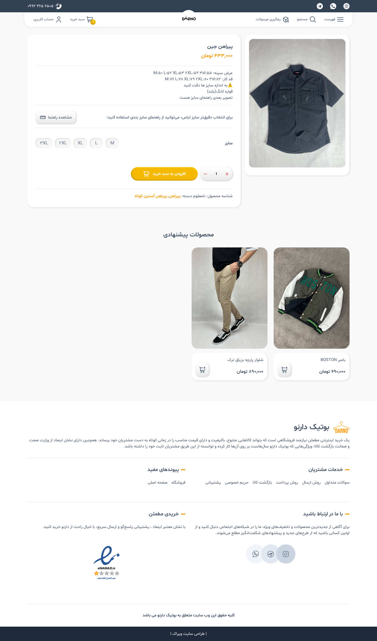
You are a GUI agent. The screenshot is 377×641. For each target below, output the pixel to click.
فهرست (329, 19)
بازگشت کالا (262, 482)
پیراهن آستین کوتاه (151, 196)
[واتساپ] (333, 6)
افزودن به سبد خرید (169, 174)
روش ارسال (311, 482)
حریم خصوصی (237, 482)
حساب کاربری (44, 19)
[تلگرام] (320, 6)
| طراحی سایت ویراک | (188, 634)
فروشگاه (178, 482)
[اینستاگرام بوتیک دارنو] (346, 6)
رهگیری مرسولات (268, 19)
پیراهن (175, 196)
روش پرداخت (287, 482)
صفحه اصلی (157, 482)
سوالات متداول (337, 482)
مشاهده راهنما (60, 117)
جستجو (302, 19)
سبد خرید (81, 20)
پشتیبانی (213, 482)
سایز (229, 143)
